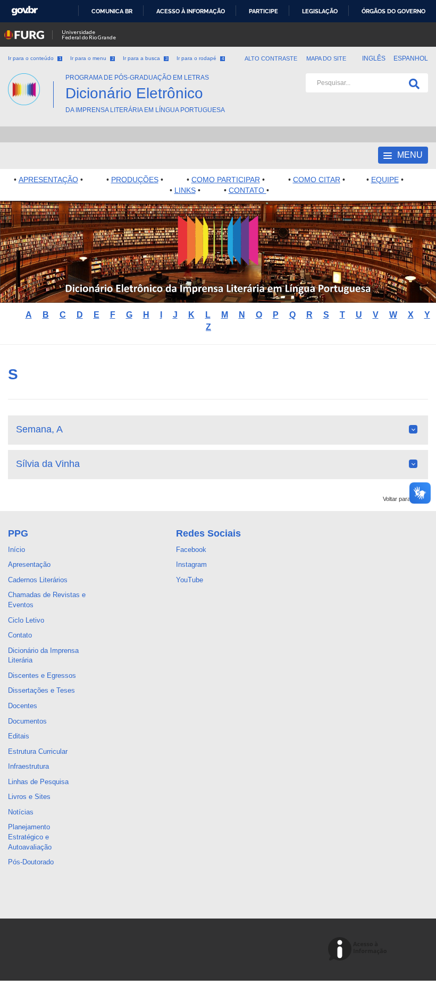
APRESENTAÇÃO (48, 179)
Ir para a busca (145, 58)
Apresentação (29, 564)
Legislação (320, 11)
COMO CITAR (316, 179)
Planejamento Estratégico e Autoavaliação (30, 837)
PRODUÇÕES (134, 179)
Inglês (374, 58)
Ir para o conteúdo (34, 58)
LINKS (185, 190)
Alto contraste (271, 58)
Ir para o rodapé (200, 58)
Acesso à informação (190, 11)
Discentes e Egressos (42, 675)
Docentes (22, 706)
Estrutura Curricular (38, 751)
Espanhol (410, 58)
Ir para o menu (92, 58)
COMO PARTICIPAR (225, 179)
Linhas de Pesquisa (38, 782)
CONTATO (247, 190)
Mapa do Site (326, 58)
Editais (18, 736)
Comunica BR (111, 11)
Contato (20, 635)
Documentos (27, 721)
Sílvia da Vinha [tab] (48, 463)
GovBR (24, 11)
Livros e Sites (29, 797)
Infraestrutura (28, 766)
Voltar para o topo (405, 499)
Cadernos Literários (38, 580)
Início (16, 550)
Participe (263, 11)
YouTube (189, 580)
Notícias (20, 812)
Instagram (191, 564)
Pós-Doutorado (31, 862)
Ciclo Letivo (26, 620)
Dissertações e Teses (41, 690)
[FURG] (30, 77)
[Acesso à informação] (359, 950)
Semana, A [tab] (39, 429)
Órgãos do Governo (393, 11)
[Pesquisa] (412, 83)
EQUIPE (385, 179)
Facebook (191, 550)
